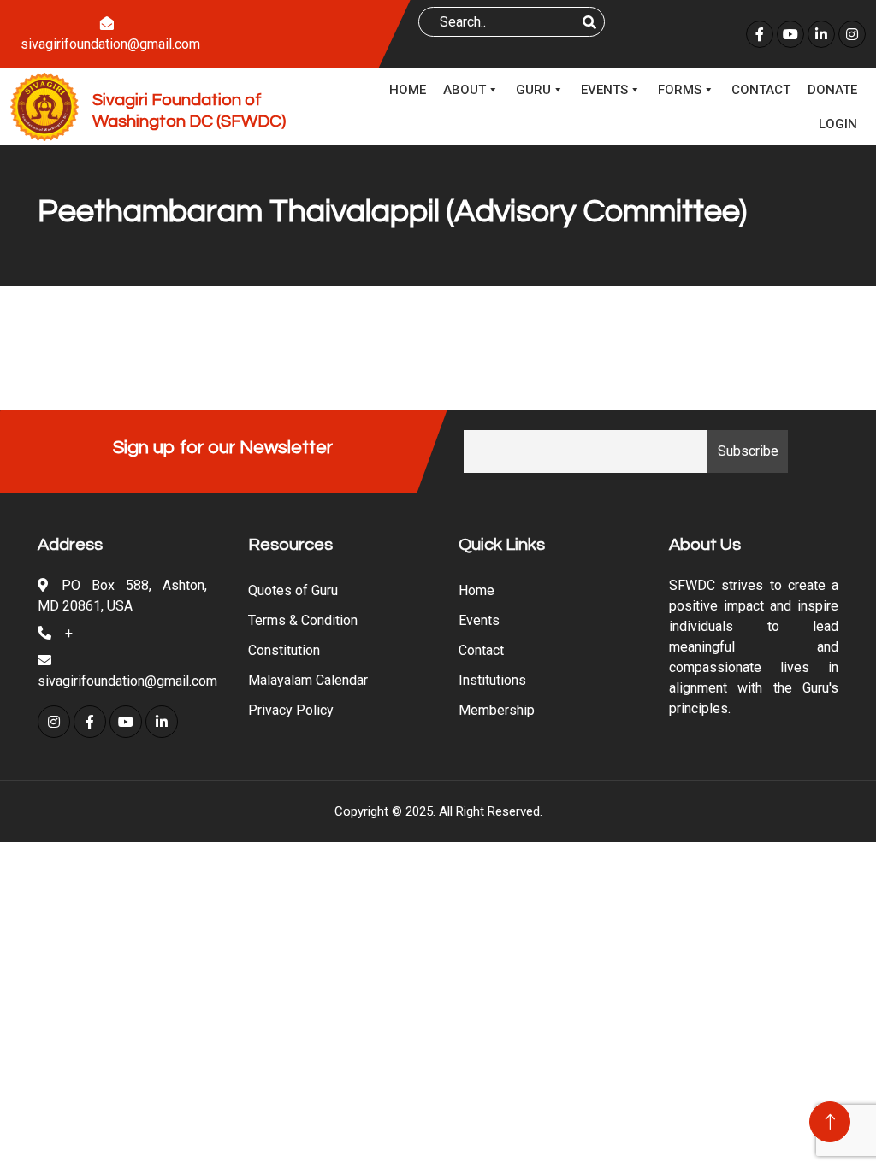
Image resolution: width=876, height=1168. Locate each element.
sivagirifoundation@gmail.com (110, 44)
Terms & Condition (303, 620)
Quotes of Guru (293, 590)
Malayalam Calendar (308, 680)
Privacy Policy (291, 710)
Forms (679, 89)
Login (838, 124)
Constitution (284, 650)
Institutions (492, 680)
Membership (497, 710)
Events (604, 89)
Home (407, 89)
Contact (760, 89)
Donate (832, 89)
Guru (533, 89)
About (464, 89)
